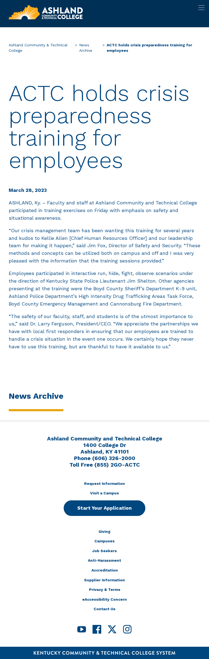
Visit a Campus (104, 493)
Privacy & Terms (104, 589)
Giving (104, 531)
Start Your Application (104, 508)
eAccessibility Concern (104, 599)
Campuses (104, 541)
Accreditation (104, 570)
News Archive (85, 48)
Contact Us (104, 609)
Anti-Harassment (104, 560)
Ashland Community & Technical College (38, 48)
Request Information (104, 483)
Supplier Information (104, 580)
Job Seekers (104, 551)
